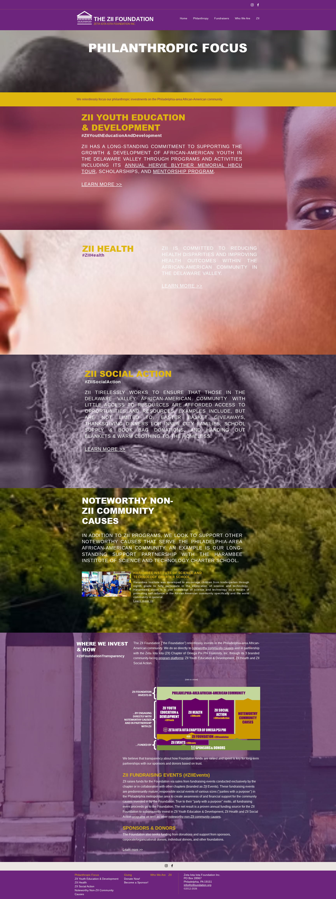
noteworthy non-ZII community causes (194, 816)
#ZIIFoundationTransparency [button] (100, 656)
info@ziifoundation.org (197, 885)
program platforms (170, 658)
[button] (191, 679)
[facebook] (258, 5)
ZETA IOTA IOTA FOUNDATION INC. (115, 23)
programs (138, 816)
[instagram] (252, 5)
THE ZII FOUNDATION (124, 19)
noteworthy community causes (213, 648)
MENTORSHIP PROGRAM (183, 171)
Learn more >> (133, 849)
